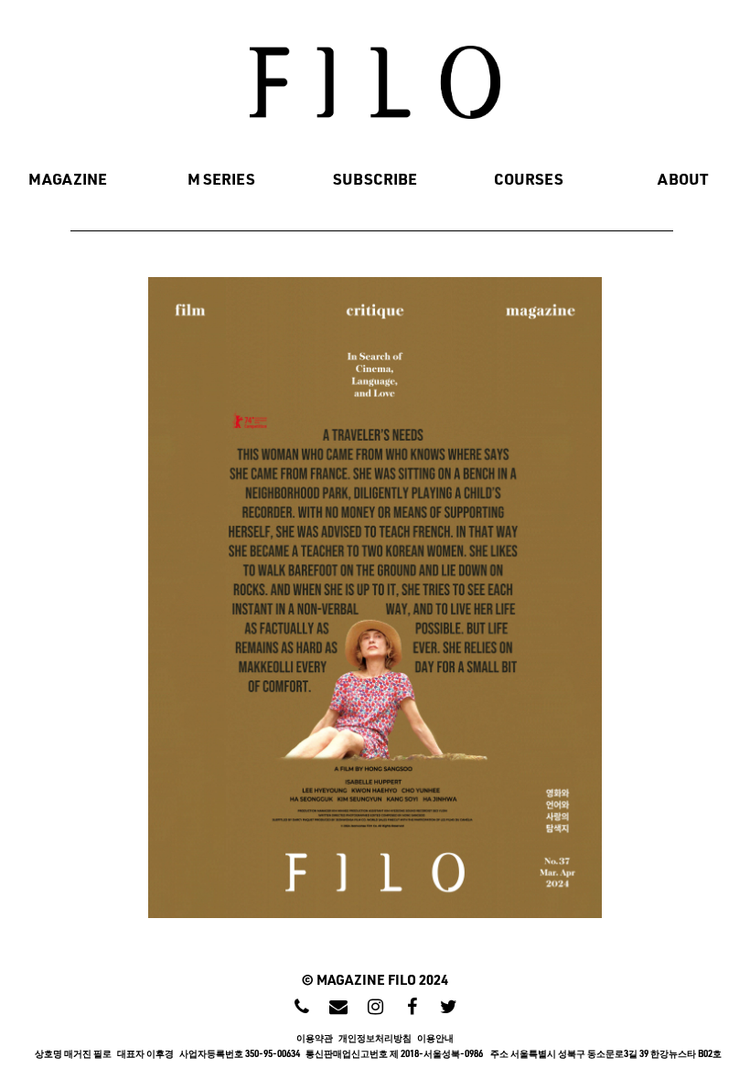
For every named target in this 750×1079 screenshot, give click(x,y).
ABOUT (683, 178)
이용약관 (317, 1037)
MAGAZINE (67, 178)
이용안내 (435, 1037)
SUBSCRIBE (375, 178)
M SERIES (221, 178)
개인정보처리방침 (377, 1037)
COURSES (528, 178)
